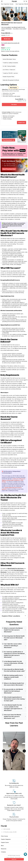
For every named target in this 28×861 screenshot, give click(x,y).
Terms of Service (10, 857)
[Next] (24, 751)
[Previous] (3, 751)
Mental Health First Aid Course (16, 568)
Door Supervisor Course (7, 4)
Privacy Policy (18, 857)
